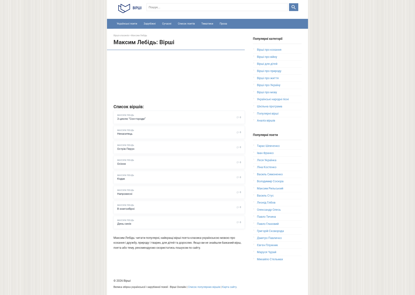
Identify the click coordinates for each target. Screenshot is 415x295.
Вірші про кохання (269, 49)
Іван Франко (265, 153)
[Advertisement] (179, 77)
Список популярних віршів (204, 287)
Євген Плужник (267, 245)
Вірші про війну (267, 56)
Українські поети (127, 23)
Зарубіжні (150, 23)
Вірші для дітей (267, 63)
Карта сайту (229, 287)
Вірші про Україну (268, 85)
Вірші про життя (268, 78)
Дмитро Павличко (269, 238)
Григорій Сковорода (270, 231)
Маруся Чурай (266, 252)
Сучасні (166, 23)
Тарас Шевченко (268, 146)
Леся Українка (266, 160)
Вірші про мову (267, 92)
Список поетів (186, 23)
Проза (223, 23)
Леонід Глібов (266, 202)
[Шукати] (293, 7)
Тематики (207, 23)
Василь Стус (265, 195)
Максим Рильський (270, 188)
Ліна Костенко (266, 167)
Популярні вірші (268, 113)
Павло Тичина (266, 216)
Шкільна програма (269, 106)
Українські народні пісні (273, 99)
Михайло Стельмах (270, 259)
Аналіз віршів (266, 120)
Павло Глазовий (268, 223)
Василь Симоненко (270, 174)
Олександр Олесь (269, 209)
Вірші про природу (269, 71)
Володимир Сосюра (270, 181)
